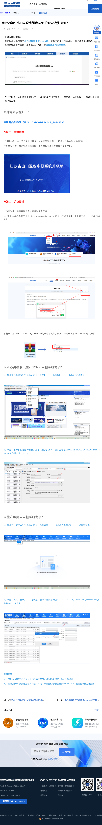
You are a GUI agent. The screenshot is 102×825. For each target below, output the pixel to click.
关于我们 (33, 22)
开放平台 (33, 13)
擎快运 (60, 795)
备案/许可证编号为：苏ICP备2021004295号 (75, 815)
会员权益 (43, 4)
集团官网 (70, 786)
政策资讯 (43, 13)
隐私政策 (98, 815)
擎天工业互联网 (64, 791)
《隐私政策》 (53, 759)
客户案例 (33, 4)
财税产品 (43, 791)
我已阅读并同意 (40, 759)
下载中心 (43, 786)
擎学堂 (70, 791)
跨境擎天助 (62, 786)
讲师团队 (52, 786)
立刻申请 (66, 752)
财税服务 (43, 795)
